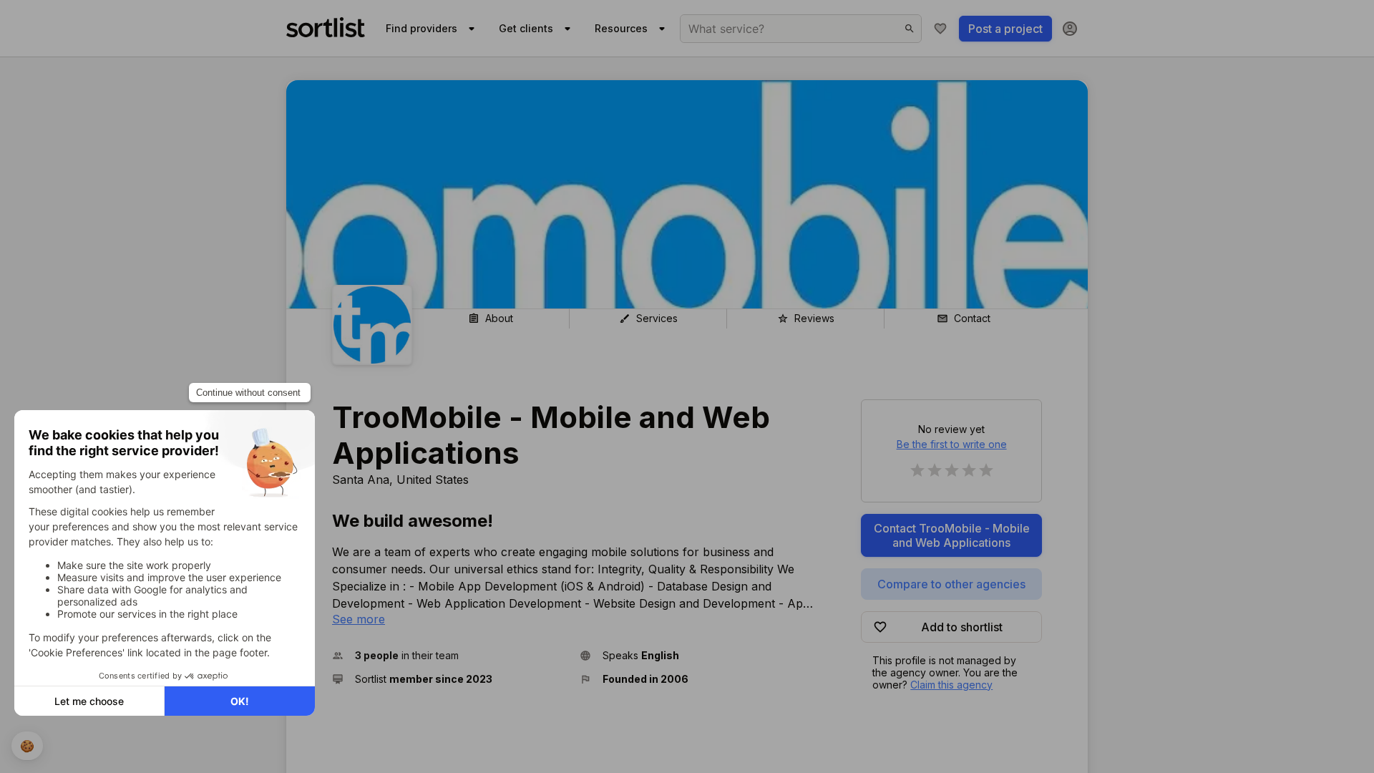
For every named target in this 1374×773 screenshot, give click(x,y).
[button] (450, 655)
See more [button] (358, 619)
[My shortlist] (940, 28)
